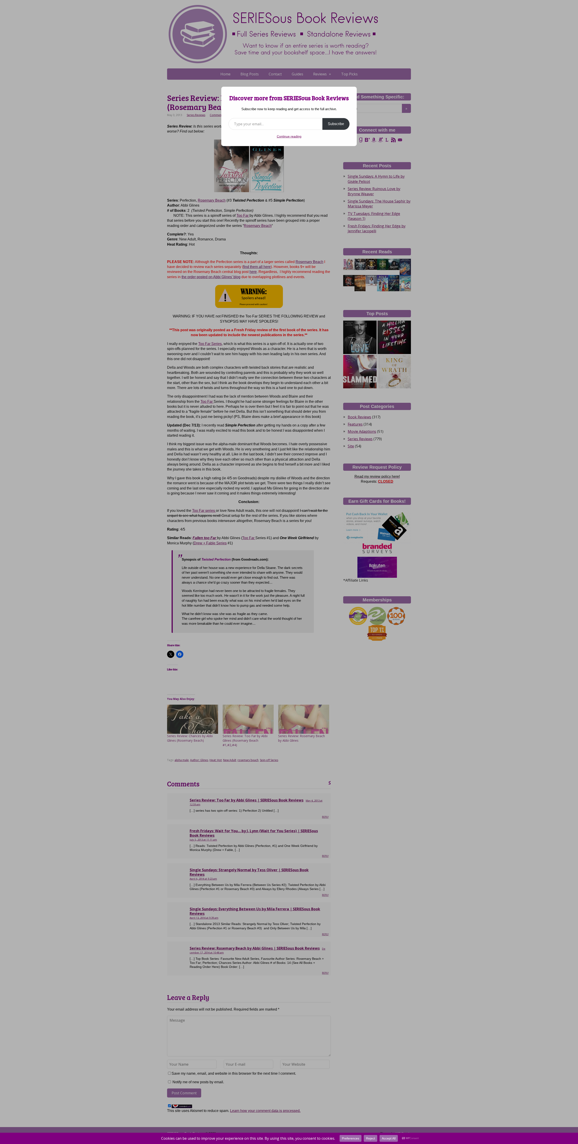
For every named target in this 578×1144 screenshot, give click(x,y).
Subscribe (336, 124)
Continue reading (289, 136)
